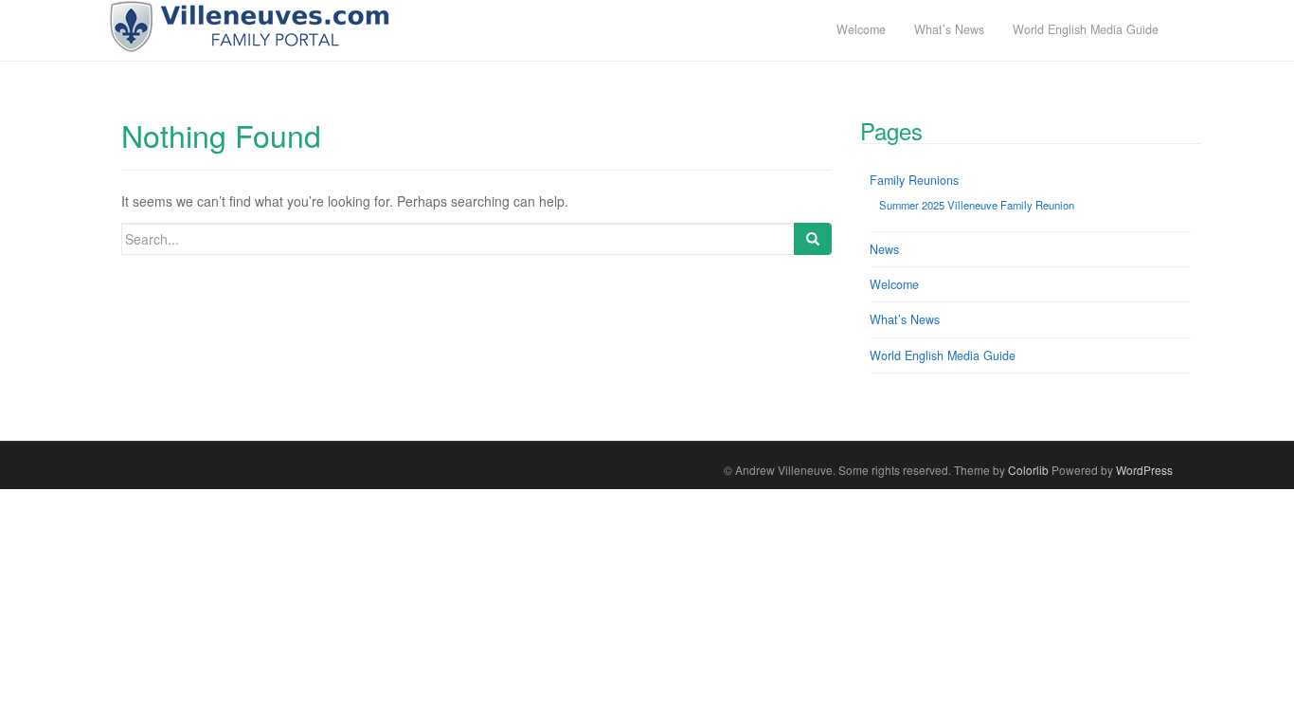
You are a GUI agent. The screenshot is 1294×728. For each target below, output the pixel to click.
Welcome (894, 284)
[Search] (813, 239)
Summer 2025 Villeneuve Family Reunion (976, 204)
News (884, 249)
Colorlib (1028, 470)
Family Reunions (914, 180)
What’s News (905, 319)
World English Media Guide (942, 355)
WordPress (1144, 470)
